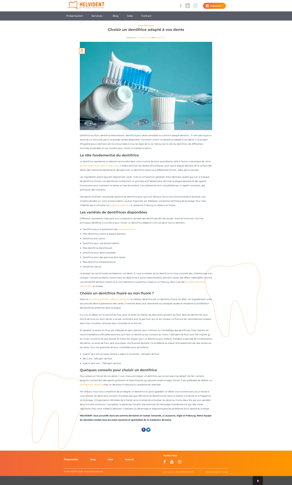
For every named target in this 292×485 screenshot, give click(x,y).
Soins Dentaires (146, 26)
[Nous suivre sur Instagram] (195, 6)
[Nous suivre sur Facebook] (181, 5)
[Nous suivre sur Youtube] (187, 5)
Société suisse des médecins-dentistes (109, 299)
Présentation (74, 15)
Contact (146, 15)
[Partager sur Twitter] (148, 429)
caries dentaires (126, 229)
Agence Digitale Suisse (216, 472)
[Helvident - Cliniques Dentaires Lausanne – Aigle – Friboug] (85, 5)
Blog (115, 15)
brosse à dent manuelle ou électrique (99, 165)
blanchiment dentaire (91, 384)
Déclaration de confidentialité (178, 472)
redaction (160, 37)
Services (97, 15)
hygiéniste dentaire (120, 205)
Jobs (130, 15)
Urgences (215, 5)
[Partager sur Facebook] (143, 429)
